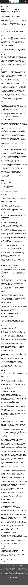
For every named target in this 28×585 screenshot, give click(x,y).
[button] (2, 2)
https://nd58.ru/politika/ (6, 557)
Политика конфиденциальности (14, 577)
